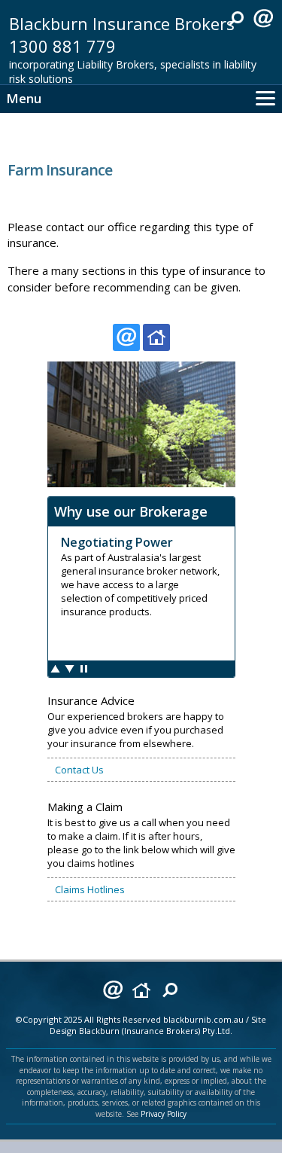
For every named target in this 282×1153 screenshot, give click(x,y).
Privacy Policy (163, 1114)
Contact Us (79, 769)
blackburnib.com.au (203, 1019)
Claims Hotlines (90, 889)
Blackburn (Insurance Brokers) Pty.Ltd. (155, 1030)
